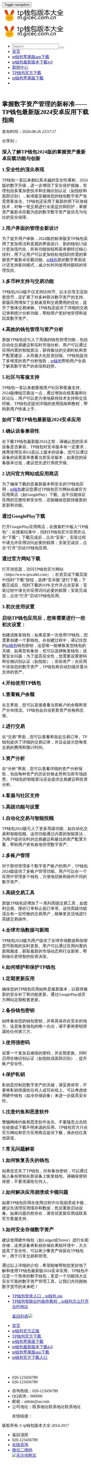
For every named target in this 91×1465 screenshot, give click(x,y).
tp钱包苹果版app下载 (30, 57)
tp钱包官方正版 (25, 1331)
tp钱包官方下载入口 (30, 1357)
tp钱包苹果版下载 (27, 78)
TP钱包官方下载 (26, 73)
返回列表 (20, 1316)
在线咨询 (20, 1445)
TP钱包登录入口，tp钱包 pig (37, 1296)
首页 (16, 51)
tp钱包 (52, 260)
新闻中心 (20, 67)
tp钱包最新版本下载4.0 (32, 62)
